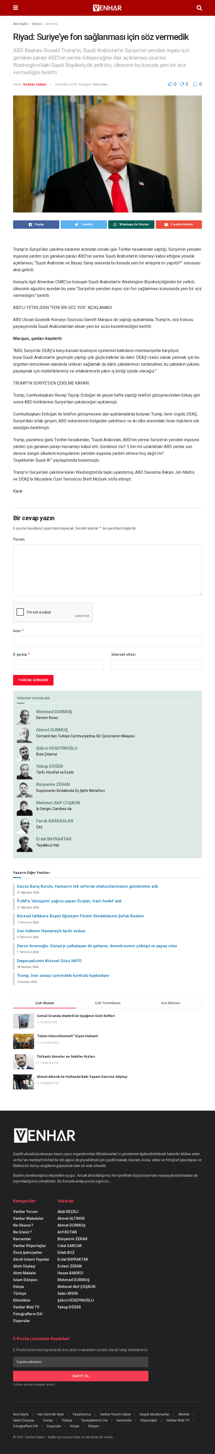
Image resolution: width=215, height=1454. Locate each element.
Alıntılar (184, 1414)
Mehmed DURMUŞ (54, 711)
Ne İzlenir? (22, 1232)
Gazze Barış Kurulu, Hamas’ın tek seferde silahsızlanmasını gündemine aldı (87, 886)
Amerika (51, 24)
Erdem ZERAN (69, 1266)
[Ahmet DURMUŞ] (25, 735)
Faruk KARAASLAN (54, 820)
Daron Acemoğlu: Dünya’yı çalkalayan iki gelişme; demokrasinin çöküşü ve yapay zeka (97, 946)
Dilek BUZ (66, 1252)
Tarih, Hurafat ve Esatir (55, 772)
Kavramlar (22, 1239)
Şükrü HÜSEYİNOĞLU (57, 748)
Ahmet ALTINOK (71, 1218)
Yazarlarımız (82, 1414)
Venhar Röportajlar (29, 1246)
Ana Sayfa (20, 24)
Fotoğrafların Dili (27, 1314)
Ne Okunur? (23, 1225)
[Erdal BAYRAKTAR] (25, 844)
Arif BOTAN (67, 1232)
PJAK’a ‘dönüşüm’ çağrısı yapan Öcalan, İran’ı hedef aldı (69, 901)
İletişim (93, 1426)
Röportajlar (149, 1420)
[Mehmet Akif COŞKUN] (25, 807)
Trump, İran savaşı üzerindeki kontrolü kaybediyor (63, 975)
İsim (18, 630)
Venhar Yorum (25, 1212)
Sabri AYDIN (67, 1293)
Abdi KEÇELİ (67, 1212)
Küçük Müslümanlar (154, 1414)
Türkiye (19, 1293)
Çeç (39, 827)
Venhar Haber (35, 84)
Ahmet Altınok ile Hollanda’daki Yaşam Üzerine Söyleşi (82, 1077)
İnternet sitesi (123, 654)
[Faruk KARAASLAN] (25, 826)
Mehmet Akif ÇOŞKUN (76, 1287)
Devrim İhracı (47, 718)
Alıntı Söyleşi (24, 1266)
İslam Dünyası (25, 1280)
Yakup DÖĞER (49, 766)
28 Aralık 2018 (65, 84)
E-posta (21, 654)
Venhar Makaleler (28, 1218)
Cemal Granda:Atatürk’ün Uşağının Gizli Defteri (76, 1016)
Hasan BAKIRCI (70, 1273)
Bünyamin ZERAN (53, 784)
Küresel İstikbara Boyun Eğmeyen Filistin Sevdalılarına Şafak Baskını (80, 916)
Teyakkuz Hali (47, 845)
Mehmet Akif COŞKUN (58, 802)
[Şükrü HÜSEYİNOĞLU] (25, 753)
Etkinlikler (22, 1300)
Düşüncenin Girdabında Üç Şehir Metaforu (70, 791)
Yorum (19, 539)
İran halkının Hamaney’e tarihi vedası (51, 931)
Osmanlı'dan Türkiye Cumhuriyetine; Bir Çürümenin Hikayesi (85, 736)
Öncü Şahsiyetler (27, 1252)
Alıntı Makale (24, 1273)
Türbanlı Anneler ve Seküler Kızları (66, 1056)
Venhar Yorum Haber (115, 1414)
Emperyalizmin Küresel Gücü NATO (49, 960)
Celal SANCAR (69, 1246)
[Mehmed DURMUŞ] (25, 717)
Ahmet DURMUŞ (52, 729)
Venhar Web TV (26, 1307)
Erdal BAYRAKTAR (53, 839)
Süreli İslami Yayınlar (31, 1259)
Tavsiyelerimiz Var (94, 1420)
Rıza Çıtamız (46, 754)
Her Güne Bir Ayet (50, 1414)
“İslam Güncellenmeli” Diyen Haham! (67, 1036)
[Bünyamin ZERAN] (25, 789)
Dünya (36, 24)
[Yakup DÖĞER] (25, 771)
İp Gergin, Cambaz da (54, 809)
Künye (74, 1426)
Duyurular (21, 1321)
